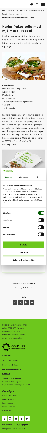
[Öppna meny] (43, 5)
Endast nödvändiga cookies (24, 260)
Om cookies (7, 425)
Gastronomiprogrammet (34, 11)
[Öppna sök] (37, 4)
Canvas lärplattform (9, 395)
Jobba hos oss (7, 403)
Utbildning (11, 11)
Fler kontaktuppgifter (11, 369)
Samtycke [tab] (8, 177)
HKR (3, 11)
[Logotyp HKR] (4, 4)
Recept (4, 14)
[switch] (41, 220)
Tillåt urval (23, 252)
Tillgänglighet (22, 425)
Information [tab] (23, 177)
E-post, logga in (8, 399)
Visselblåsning (7, 410)
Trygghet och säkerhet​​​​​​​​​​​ (12, 378)
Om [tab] (38, 177)
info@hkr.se (13, 365)
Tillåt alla (23, 245)
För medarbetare (8, 407)
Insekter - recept (14, 14)
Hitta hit (6, 374)
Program (20, 11)
